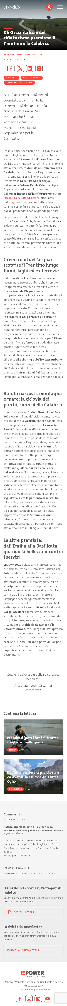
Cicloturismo (31, 77)
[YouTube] (47, 998)
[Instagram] (39, 68)
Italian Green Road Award (22, 198)
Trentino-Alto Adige (19, 82)
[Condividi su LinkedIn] (29, 68)
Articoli (9, 54)
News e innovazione (29, 54)
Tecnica (12, 750)
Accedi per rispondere (17, 855)
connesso (23, 873)
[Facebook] (19, 998)
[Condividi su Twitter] (20, 68)
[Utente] (49, 7)
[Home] (12, 7)
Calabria (11, 77)
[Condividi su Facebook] (10, 68)
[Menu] (59, 7)
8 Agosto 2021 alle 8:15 (13, 833)
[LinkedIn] (38, 998)
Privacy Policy (43, 989)
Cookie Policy (26, 989)
